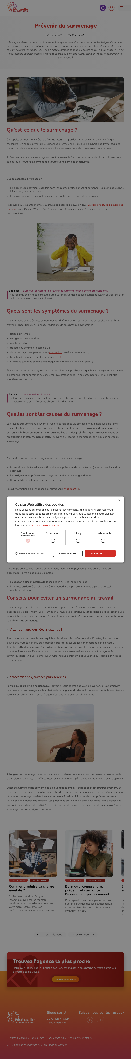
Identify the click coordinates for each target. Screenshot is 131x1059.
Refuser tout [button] (67, 553)
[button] (30, 553)
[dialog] (65, 529)
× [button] (119, 500)
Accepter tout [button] (100, 553)
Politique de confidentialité (46, 525)
